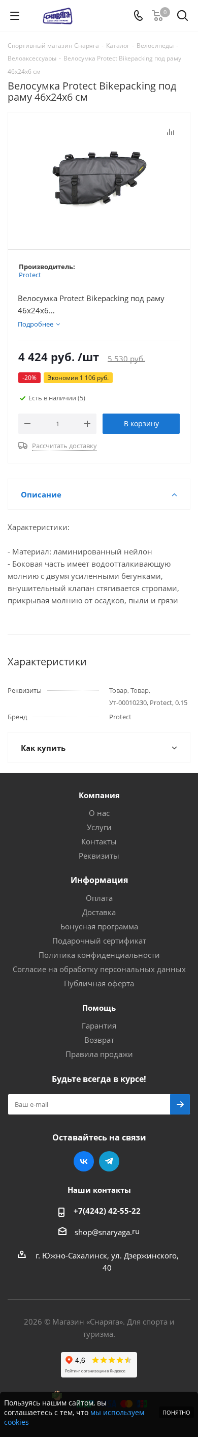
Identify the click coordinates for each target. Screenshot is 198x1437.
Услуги (99, 827)
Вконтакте (84, 1161)
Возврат (99, 1040)
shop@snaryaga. (103, 1232)
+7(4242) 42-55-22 (107, 1211)
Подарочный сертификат (99, 940)
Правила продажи (99, 1054)
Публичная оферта (99, 983)
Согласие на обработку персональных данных (99, 969)
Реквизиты (99, 856)
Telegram (109, 1161)
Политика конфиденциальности (99, 955)
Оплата (99, 898)
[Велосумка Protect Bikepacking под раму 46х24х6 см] (99, 176)
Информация (99, 880)
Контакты (99, 841)
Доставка (99, 912)
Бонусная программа (99, 926)
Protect (30, 274)
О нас (99, 813)
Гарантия (99, 1025)
